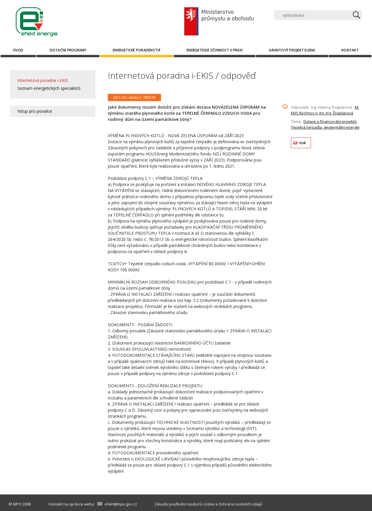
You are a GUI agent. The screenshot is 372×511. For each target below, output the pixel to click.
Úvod (18, 50)
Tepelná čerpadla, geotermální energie (325, 127)
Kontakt (350, 50)
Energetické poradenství (136, 50)
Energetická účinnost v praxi (215, 50)
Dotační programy (68, 50)
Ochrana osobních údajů (240, 504)
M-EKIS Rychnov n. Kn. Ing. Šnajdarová (325, 110)
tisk (302, 142)
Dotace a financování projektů (330, 121)
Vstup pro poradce (34, 111)
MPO (17, 504)
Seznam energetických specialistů (49, 88)
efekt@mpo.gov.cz (121, 504)
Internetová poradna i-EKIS (42, 80)
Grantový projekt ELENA (292, 50)
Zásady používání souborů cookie (184, 504)
